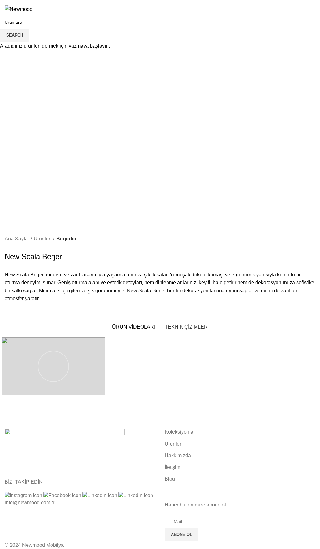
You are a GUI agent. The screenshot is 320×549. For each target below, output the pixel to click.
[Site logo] (18, 9)
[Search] (302, 9)
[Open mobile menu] (312, 9)
